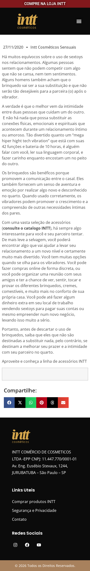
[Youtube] (39, 544)
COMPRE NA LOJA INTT (45, 3)
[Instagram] (15, 544)
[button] (79, 21)
